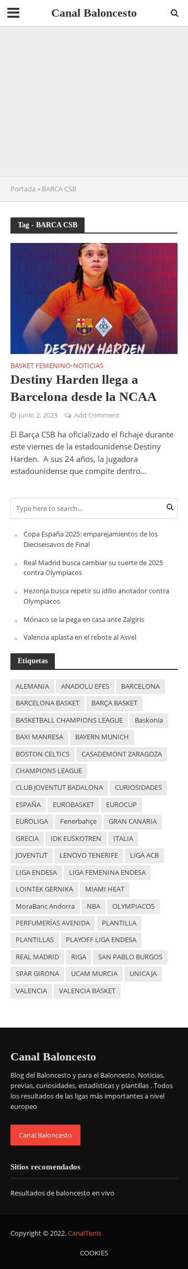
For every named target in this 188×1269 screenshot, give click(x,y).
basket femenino (40, 366)
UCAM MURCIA (94, 973)
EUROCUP (121, 804)
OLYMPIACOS (133, 906)
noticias (88, 366)
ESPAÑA (28, 804)
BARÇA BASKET (114, 703)
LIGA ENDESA (36, 872)
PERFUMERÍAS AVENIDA (53, 923)
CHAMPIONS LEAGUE (49, 770)
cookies (94, 1253)
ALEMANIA (32, 686)
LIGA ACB (144, 855)
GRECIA (27, 838)
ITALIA (123, 838)
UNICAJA (143, 973)
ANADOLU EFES (85, 686)
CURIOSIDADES (138, 787)
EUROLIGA (32, 821)
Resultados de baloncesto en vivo (62, 1193)
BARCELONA (140, 686)
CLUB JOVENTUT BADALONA (59, 787)
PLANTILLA (119, 923)
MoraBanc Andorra (45, 906)
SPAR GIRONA (37, 973)
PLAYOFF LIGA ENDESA (101, 939)
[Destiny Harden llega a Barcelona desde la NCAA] (94, 297)
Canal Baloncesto (94, 13)
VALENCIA (31, 990)
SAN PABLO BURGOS (130, 957)
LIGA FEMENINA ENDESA (107, 872)
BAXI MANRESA (39, 737)
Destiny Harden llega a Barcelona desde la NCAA (83, 387)
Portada (23, 189)
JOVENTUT (32, 855)
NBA (93, 906)
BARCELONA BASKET (47, 703)
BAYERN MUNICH (102, 737)
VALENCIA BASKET (87, 990)
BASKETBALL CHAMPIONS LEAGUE (69, 720)
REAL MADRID (37, 957)
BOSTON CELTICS (42, 754)
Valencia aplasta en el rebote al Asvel (80, 637)
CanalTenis (84, 1233)
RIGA (78, 957)
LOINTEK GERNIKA (44, 889)
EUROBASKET (73, 804)
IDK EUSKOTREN (76, 838)
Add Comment (97, 415)
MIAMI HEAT (104, 889)
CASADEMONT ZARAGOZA (121, 754)
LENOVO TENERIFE (89, 855)
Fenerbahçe (78, 821)
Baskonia (149, 720)
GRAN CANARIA (133, 821)
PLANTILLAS (35, 939)
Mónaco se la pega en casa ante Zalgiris (84, 619)
